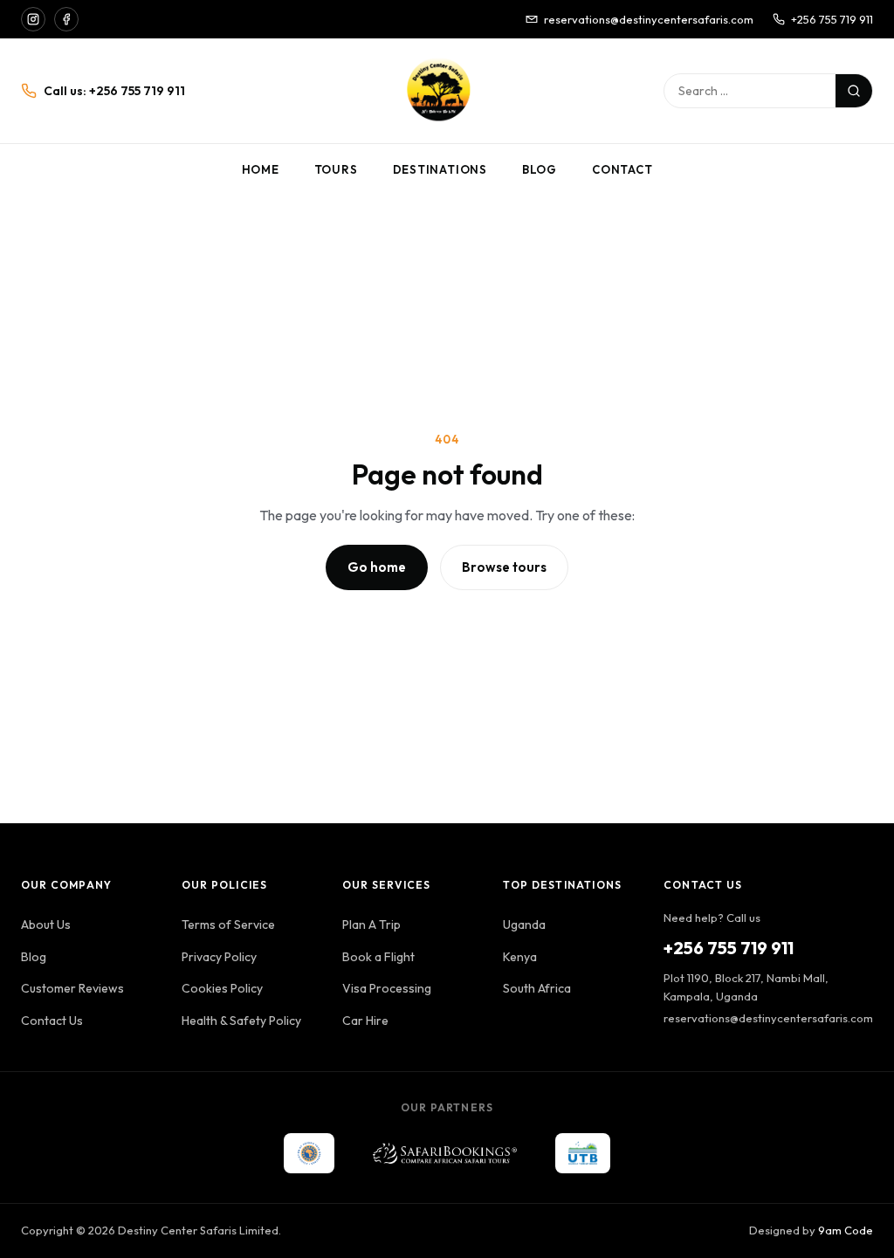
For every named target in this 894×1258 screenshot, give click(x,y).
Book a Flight (378, 957)
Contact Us (52, 1020)
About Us (46, 924)
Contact (622, 169)
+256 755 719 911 (832, 19)
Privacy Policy (219, 957)
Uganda (524, 924)
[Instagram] (33, 19)
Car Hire (365, 1020)
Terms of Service (228, 924)
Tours (336, 169)
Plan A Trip (371, 924)
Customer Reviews (72, 988)
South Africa (537, 988)
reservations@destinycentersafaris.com (648, 19)
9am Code (845, 1230)
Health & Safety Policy (241, 1020)
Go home (376, 567)
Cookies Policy (222, 988)
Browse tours (504, 567)
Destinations (440, 169)
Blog (539, 169)
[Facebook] (66, 19)
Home (260, 169)
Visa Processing (386, 988)
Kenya (520, 957)
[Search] (854, 90)
